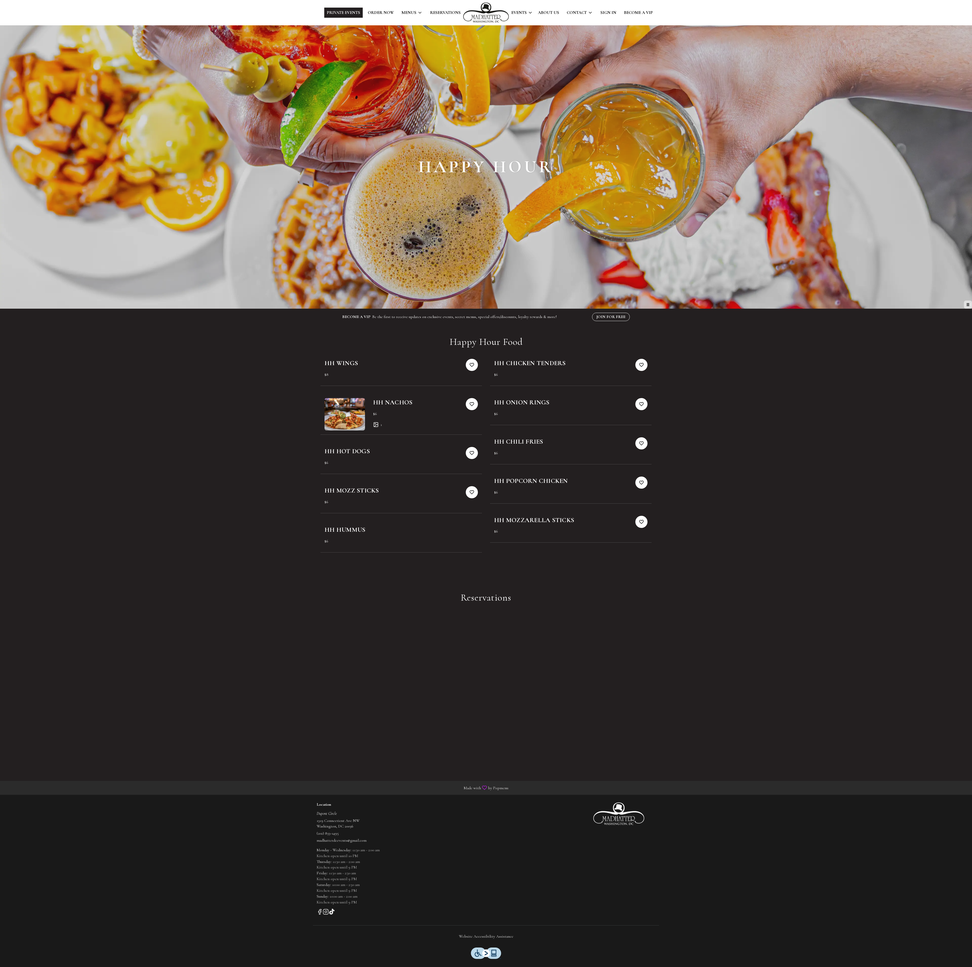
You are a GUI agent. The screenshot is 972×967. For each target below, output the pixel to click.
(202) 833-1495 (328, 833)
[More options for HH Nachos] (472, 404)
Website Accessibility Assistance (486, 936)
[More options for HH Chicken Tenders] (641, 365)
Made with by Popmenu (256, 787)
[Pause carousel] (968, 305)
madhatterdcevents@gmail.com (342, 840)
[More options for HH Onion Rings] (641, 404)
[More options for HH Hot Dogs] (472, 453)
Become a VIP (638, 12)
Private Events (343, 12)
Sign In (608, 12)
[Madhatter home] (486, 12)
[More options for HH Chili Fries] (641, 443)
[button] (412, 13)
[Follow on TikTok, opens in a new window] (332, 913)
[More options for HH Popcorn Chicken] (641, 483)
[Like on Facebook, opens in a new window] (320, 913)
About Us (548, 12)
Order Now (381, 12)
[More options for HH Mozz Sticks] (472, 492)
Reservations (445, 12)
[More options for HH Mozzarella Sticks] (641, 522)
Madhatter (619, 813)
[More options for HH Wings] (472, 365)
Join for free (610, 316)
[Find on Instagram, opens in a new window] (326, 913)
